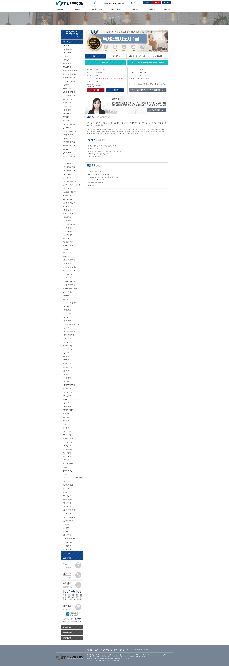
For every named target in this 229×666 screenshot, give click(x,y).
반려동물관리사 (67, 163)
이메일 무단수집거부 (111, 650)
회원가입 (167, 9)
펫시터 (65, 492)
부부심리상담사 (67, 221)
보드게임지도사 (67, 206)
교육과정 (76, 9)
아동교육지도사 (67, 306)
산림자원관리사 (67, 231)
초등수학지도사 (67, 456)
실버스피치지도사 (68, 292)
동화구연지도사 (67, 120)
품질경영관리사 (67, 499)
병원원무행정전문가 (69, 203)
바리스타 (65, 160)
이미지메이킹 (67, 388)
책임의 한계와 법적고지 (126, 650)
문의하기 (145, 650)
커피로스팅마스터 (68, 463)
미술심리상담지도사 (69, 156)
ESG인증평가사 (67, 546)
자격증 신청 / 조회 (95, 9)
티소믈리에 (66, 481)
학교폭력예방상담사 (69, 510)
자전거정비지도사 (68, 410)
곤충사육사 (66, 56)
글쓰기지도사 (67, 63)
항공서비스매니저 (68, 521)
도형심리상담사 (67, 110)
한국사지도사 (67, 514)
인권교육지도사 (67, 392)
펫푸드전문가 (67, 496)
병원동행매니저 (67, 199)
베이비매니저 (67, 196)
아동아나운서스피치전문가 (71, 324)
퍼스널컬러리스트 (68, 485)
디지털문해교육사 (68, 135)
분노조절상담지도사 (69, 224)
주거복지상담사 (67, 431)
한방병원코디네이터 (69, 517)
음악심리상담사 (67, 378)
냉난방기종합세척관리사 (70, 74)
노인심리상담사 (67, 88)
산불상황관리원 (67, 235)
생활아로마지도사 (68, 246)
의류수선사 (66, 381)
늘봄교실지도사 (67, 99)
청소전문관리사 (67, 449)
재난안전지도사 (67, 413)
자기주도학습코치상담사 (70, 399)
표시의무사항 (138, 650)
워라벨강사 (66, 360)
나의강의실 (151, 9)
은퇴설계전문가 (67, 374)
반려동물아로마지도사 (69, 167)
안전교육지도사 (67, 342)
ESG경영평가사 (67, 542)
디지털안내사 (67, 138)
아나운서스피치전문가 (69, 303)
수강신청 (135, 9)
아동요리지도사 (67, 328)
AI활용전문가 (67, 535)
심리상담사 (66, 299)
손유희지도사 (67, 263)
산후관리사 (66, 238)
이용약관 (89, 650)
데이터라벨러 (67, 103)
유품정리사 (66, 371)
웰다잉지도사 (67, 363)
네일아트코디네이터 (69, 78)
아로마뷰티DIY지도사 (69, 335)
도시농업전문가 (67, 106)
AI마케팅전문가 (67, 531)
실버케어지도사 (67, 296)
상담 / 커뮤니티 (117, 9)
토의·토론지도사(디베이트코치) (72, 478)
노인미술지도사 (67, 85)
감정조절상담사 (67, 53)
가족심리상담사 (67, 49)
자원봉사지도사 (67, 403)
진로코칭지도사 (67, 442)
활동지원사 (66, 528)
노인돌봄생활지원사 (69, 81)
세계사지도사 (67, 253)
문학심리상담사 (67, 153)
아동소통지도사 (67, 317)
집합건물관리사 (67, 446)
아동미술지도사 (67, 310)
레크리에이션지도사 (69, 145)
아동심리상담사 (67, 321)
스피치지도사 (67, 278)
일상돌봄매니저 (67, 396)
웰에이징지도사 (67, 367)
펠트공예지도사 (67, 488)
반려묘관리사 (67, 174)
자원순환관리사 (67, 406)
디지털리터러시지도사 (69, 131)
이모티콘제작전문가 (69, 385)
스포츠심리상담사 (68, 274)
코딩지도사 (66, 467)
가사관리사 (66, 45)
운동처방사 (66, 356)
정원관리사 (66, 421)
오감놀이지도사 (67, 353)
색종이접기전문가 (68, 242)
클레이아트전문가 (68, 471)
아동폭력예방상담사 (69, 331)
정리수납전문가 (67, 417)
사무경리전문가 (67, 228)
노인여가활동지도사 (69, 92)
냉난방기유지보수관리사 (70, 70)
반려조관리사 (67, 178)
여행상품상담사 (67, 349)
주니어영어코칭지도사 (69, 438)
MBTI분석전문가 (68, 549)
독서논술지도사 (67, 113)
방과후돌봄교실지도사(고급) (71, 185)
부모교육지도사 (67, 217)
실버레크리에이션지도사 (70, 288)
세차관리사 (66, 256)
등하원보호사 (67, 128)
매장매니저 (66, 149)
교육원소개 (60, 9)
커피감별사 (66, 460)
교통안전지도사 (67, 60)
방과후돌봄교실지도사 (69, 181)
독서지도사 (66, 117)
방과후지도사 (67, 188)
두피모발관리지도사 (69, 124)
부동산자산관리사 (68, 213)
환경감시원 (66, 524)
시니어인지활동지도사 (69, 285)
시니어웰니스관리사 (69, 281)
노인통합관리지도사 (69, 95)
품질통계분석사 (67, 503)
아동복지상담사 (67, 313)
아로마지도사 (67, 338)
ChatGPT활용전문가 (69, 539)
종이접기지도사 (67, 428)
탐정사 (65, 474)
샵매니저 (65, 249)
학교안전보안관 (67, 506)
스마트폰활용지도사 (69, 271)
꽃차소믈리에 (67, 67)
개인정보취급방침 (98, 650)
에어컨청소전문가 (68, 346)
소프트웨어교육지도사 (69, 260)
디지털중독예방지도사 (69, 142)
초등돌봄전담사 (67, 453)
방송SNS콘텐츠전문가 (69, 192)
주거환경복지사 (67, 435)
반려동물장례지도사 (69, 171)
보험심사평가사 (67, 210)
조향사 (65, 424)
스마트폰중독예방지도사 (70, 267)
